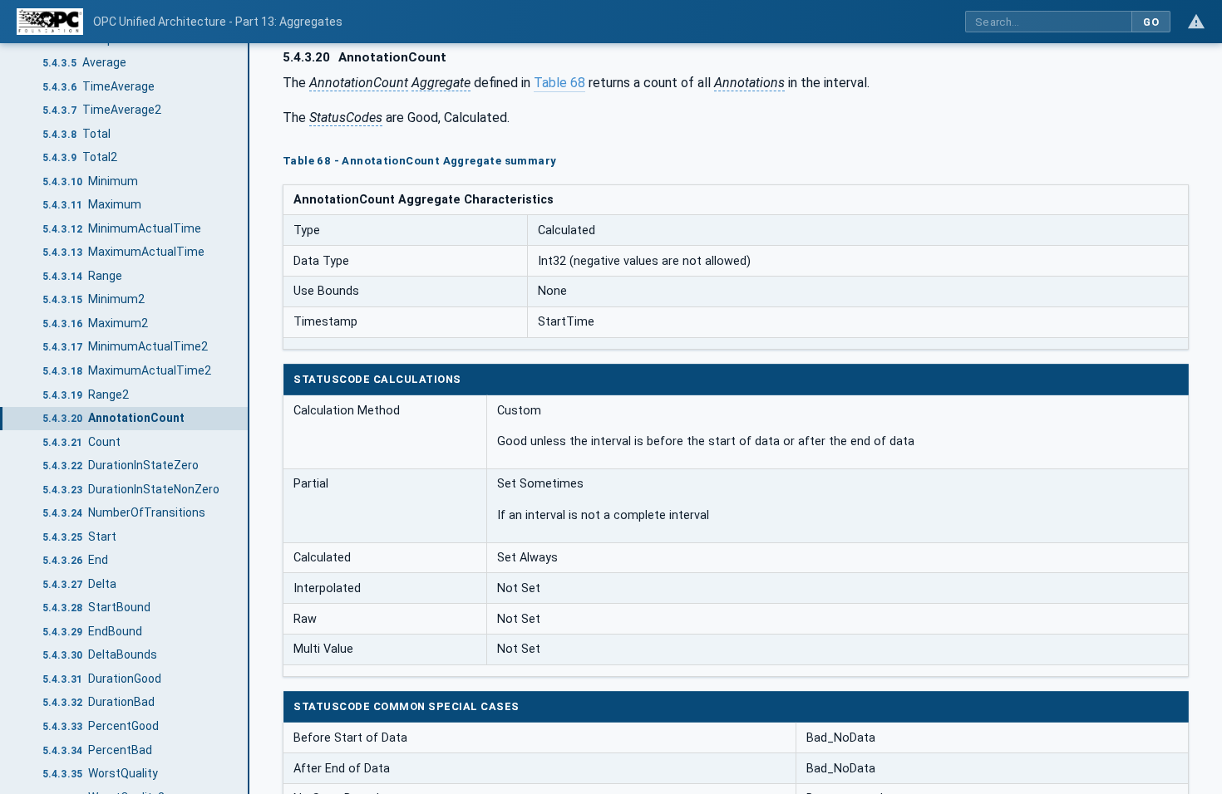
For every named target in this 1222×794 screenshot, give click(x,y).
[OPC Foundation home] (50, 21)
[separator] (249, 418)
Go (1151, 22)
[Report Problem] (1196, 21)
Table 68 (559, 83)
